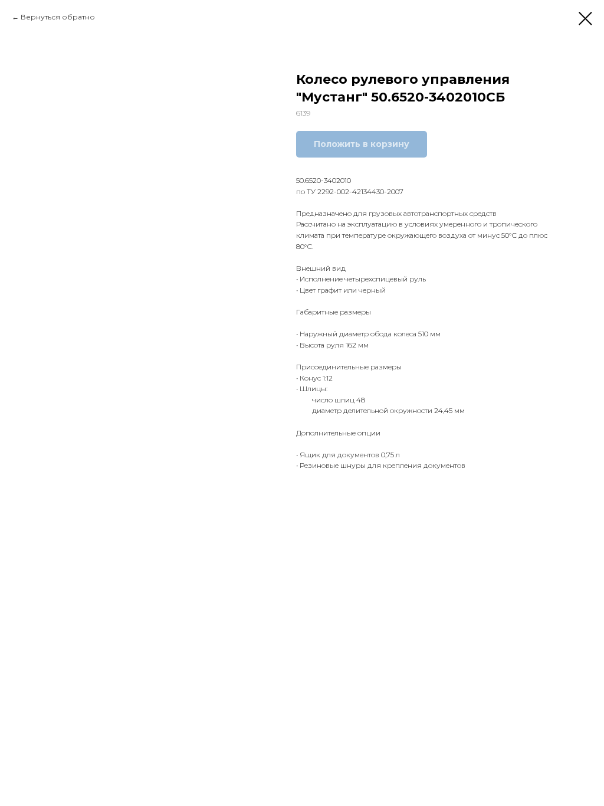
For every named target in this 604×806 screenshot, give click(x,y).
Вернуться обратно (58, 16)
